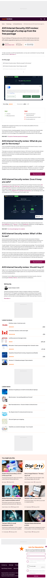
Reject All (27, 96)
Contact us (4, 565)
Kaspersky (25, 224)
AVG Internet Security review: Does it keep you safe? (15, 66)
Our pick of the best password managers (18, 136)
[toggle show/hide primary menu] (44, 19)
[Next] (43, 88)
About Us (16, 568)
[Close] (40, 86)
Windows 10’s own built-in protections (21, 190)
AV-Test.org (16, 186)
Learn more (12, 54)
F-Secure (15, 224)
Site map (11, 565)
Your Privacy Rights (11, 96)
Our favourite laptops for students (16, 229)
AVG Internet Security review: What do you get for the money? (17, 63)
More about (7, 298)
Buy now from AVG (37, 174)
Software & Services (17, 23)
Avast (10, 189)
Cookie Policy (12, 93)
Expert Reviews (6, 19)
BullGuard (7, 224)
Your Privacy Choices (6, 568)
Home (3, 23)
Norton (15, 277)
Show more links (23, 71)
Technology (8, 23)
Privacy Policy (33, 573)
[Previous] (4, 88)
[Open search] (41, 19)
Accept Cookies (36, 96)
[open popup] (42, 97)
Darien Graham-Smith (9, 44)
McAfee (10, 277)
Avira (3, 224)
